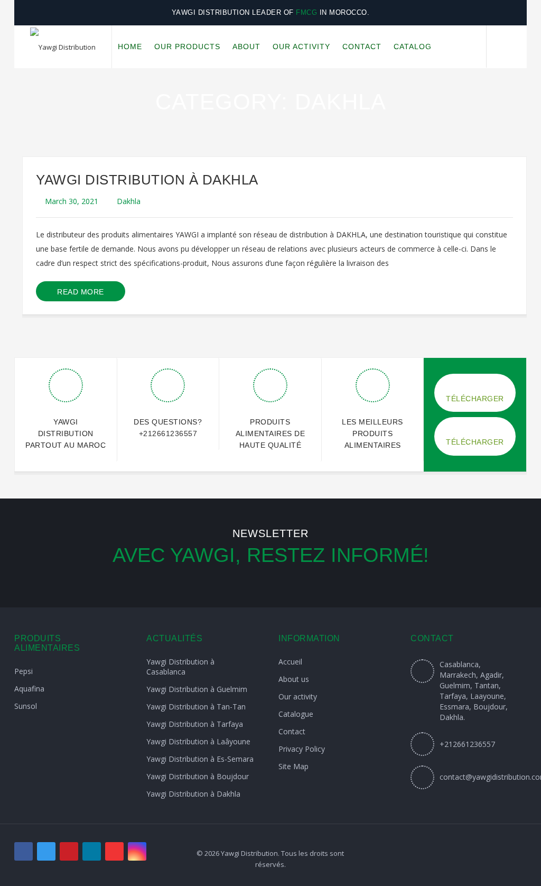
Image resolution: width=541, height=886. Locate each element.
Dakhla (129, 201)
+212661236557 (168, 433)
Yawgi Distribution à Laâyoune (198, 741)
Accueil (290, 662)
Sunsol (25, 706)
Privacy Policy (301, 749)
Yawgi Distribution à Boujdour (197, 776)
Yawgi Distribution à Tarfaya (194, 724)
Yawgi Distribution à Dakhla (147, 180)
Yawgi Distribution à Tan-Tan (196, 707)
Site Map (293, 766)
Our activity (297, 696)
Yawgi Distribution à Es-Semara (200, 759)
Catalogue (295, 714)
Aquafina (29, 689)
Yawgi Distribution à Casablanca (180, 667)
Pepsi (23, 671)
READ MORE (80, 292)
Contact (291, 731)
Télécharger (475, 398)
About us (293, 679)
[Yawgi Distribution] (63, 47)
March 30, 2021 (71, 201)
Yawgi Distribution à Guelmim (196, 689)
